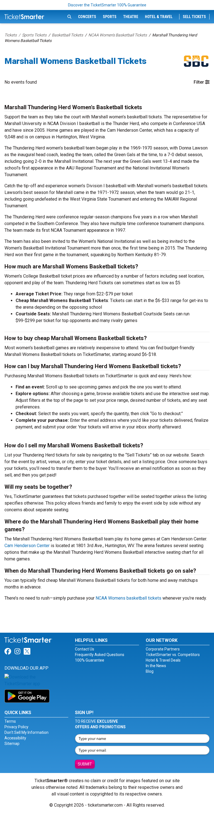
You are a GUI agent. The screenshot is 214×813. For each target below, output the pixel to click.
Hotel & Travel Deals (163, 660)
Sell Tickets (194, 16)
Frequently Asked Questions (99, 654)
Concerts (87, 16)
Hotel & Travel (158, 16)
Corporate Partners (163, 649)
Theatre (130, 16)
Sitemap (12, 743)
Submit (85, 764)
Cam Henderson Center (27, 545)
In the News (156, 666)
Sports (109, 16)
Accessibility (15, 738)
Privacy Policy (16, 727)
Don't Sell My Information (26, 732)
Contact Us (84, 649)
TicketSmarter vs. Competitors (173, 654)
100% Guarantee (89, 660)
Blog (150, 671)
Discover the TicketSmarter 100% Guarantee (107, 5)
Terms (10, 721)
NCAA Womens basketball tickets (128, 598)
